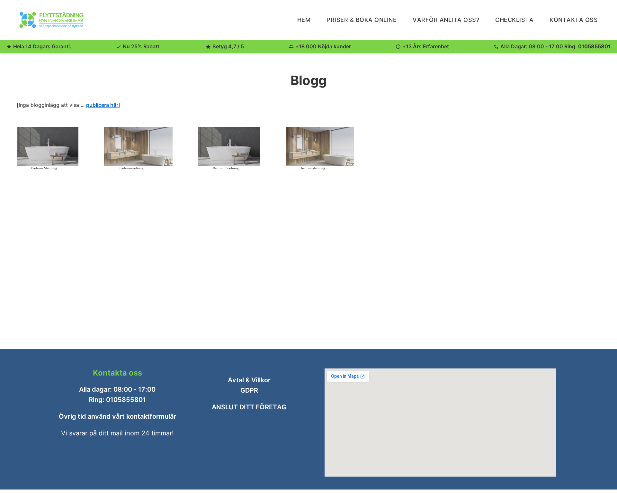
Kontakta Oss (574, 19)
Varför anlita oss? (446, 19)
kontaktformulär (151, 416)
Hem (304, 19)
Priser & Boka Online (361, 19)
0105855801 (594, 46)
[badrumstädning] (138, 146)
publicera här (102, 105)
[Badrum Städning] (47, 146)
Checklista (514, 19)
